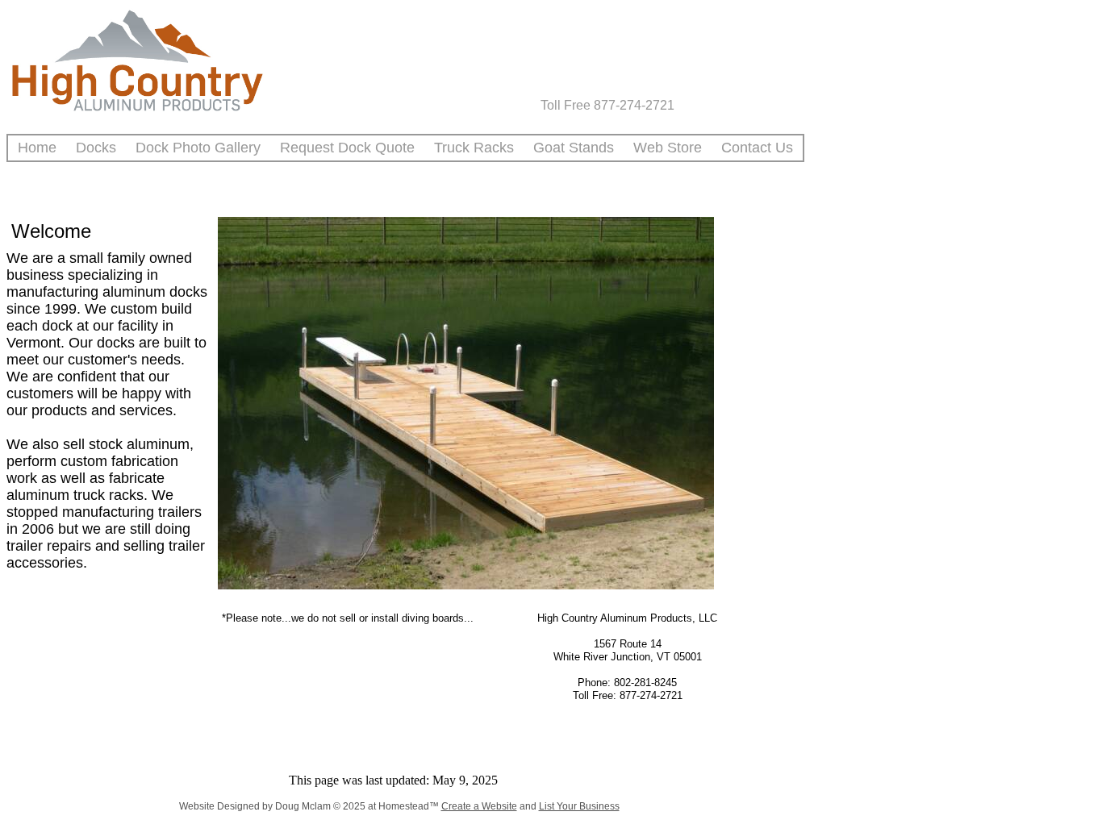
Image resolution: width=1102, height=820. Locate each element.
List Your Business (579, 806)
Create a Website (479, 806)
